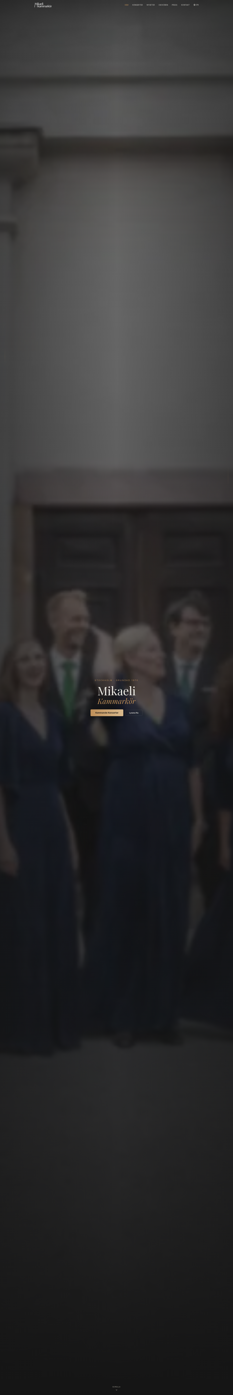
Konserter (137, 5)
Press (174, 5)
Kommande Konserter (106, 712)
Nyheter (151, 5)
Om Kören (163, 5)
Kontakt (185, 5)
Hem (127, 5)
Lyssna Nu (133, 713)
